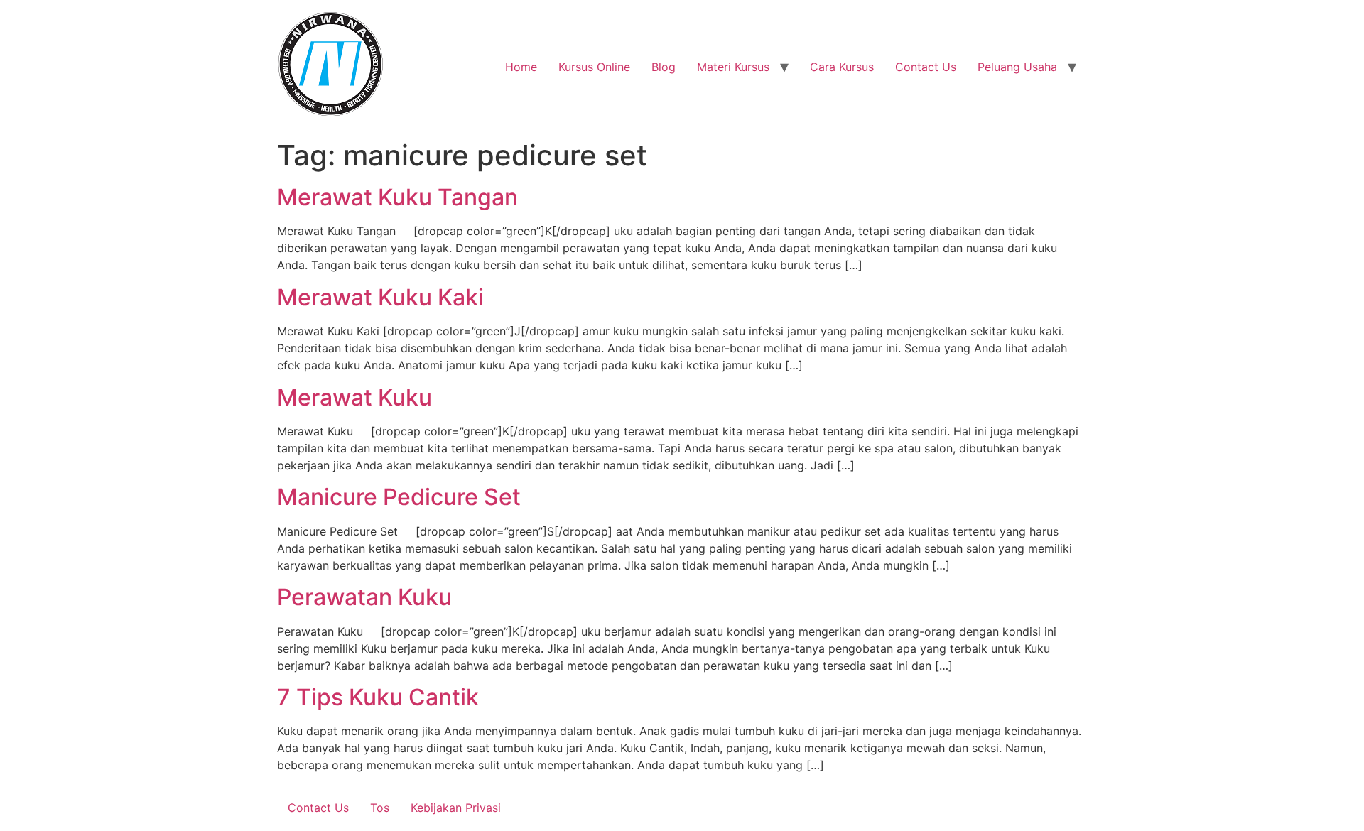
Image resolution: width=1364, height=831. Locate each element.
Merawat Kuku (354, 397)
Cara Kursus (842, 67)
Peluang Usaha (1017, 67)
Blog (663, 67)
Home (521, 67)
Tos (379, 807)
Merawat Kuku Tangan (397, 197)
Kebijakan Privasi (456, 807)
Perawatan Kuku (364, 597)
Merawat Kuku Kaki (380, 297)
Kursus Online (594, 67)
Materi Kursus (733, 67)
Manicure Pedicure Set (399, 497)
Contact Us (925, 67)
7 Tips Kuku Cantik (378, 697)
